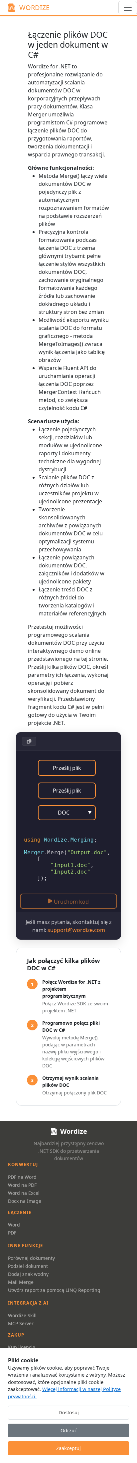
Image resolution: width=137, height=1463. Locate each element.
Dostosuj (69, 1412)
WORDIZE (34, 7)
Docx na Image (24, 1201)
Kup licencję (21, 1347)
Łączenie (19, 1212)
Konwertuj (23, 1164)
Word (14, 1225)
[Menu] (127, 7)
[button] (29, 741)
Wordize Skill (22, 1315)
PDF (12, 1233)
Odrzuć (69, 1430)
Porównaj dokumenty (31, 1258)
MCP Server (21, 1323)
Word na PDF (22, 1185)
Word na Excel (24, 1193)
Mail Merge (21, 1282)
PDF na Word (22, 1177)
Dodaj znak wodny (28, 1274)
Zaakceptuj (68, 1448)
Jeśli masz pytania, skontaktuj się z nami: (69, 926)
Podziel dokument (28, 1266)
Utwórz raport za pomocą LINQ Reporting (54, 1290)
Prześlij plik (67, 768)
